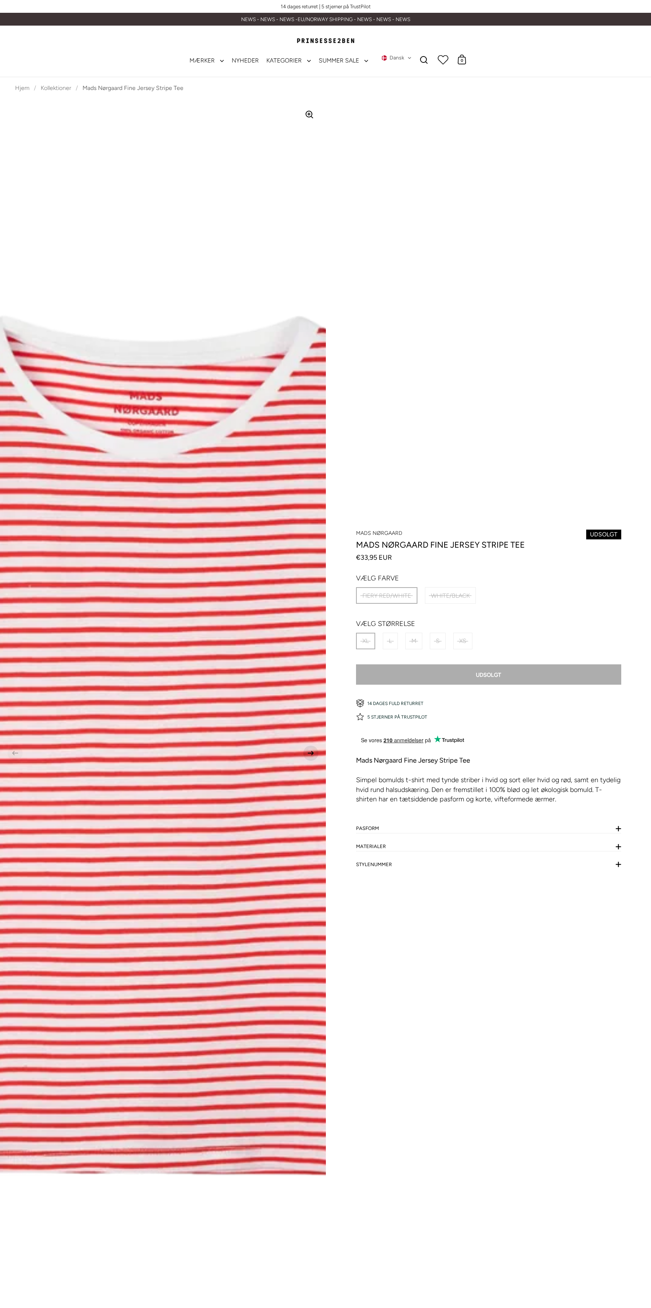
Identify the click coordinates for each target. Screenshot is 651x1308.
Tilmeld (468, 745)
